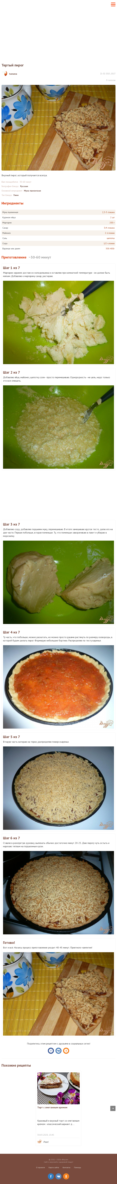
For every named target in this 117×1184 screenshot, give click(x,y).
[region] (58, 33)
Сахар (5, 227)
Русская (24, 186)
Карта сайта (54, 1167)
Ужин (16, 195)
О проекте (40, 1167)
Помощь (77, 1167)
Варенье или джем (11, 248)
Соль (4, 238)
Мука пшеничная (32, 190)
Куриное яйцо (9, 217)
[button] (113, 4)
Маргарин (7, 222)
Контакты (66, 1167)
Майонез (6, 233)
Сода (4, 243)
